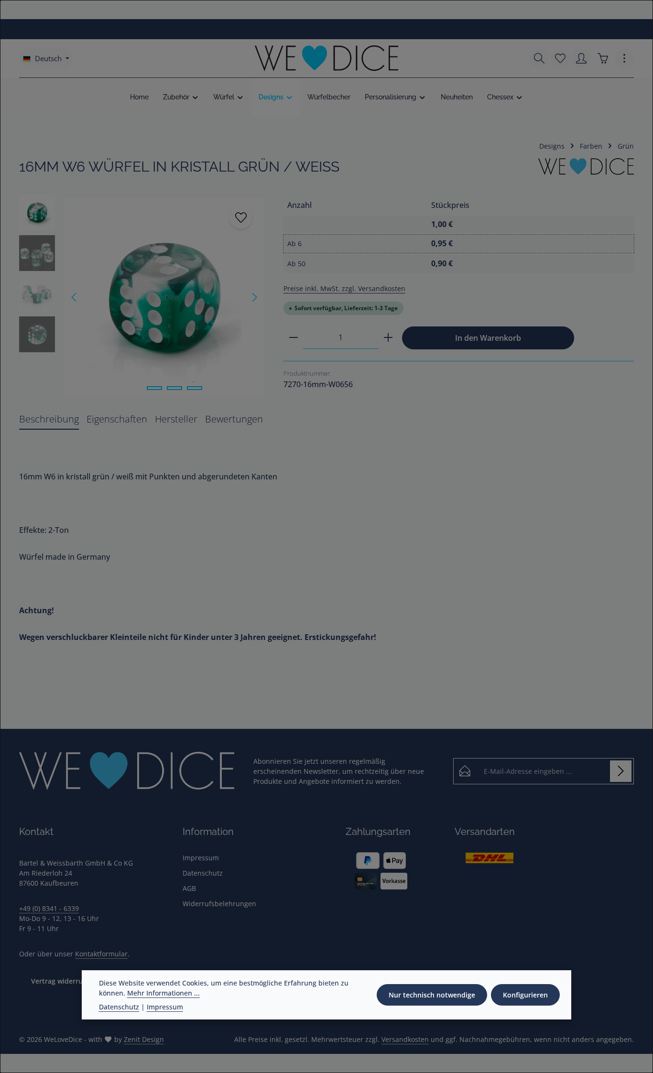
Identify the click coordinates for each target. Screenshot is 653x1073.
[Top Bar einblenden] (624, 58)
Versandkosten (405, 1039)
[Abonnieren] (620, 771)
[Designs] (276, 97)
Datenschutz (203, 873)
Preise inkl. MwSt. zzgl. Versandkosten (344, 288)
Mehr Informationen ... (163, 992)
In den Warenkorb (488, 338)
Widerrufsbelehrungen (219, 903)
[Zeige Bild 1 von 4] (134, 388)
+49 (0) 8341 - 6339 (49, 908)
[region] (142, 297)
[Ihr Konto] (581, 58)
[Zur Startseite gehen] (326, 58)
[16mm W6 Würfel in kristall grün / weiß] (164, 297)
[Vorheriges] (75, 297)
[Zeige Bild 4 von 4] (194, 388)
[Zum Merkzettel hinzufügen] (240, 217)
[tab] (49, 420)
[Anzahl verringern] (293, 337)
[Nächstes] (254, 297)
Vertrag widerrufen (62, 981)
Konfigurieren (525, 994)
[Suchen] (539, 58)
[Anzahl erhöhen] (388, 337)
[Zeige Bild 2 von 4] (154, 388)
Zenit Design (144, 1039)
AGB (189, 888)
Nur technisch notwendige (432, 994)
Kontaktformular (101, 953)
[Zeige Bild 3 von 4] (174, 388)
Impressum (201, 857)
